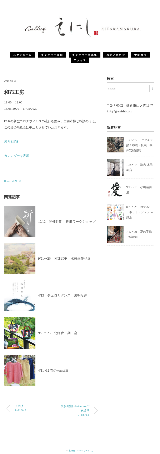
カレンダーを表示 (16, 155)
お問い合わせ (115, 54)
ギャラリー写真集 (84, 54)
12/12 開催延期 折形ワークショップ (67, 221)
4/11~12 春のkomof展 (53, 370)
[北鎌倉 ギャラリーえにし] (80, 17)
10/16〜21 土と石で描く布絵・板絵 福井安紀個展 (139, 145)
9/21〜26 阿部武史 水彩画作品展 (64, 258)
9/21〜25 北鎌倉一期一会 (57, 333)
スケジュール (22, 54)
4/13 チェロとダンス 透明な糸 (62, 295)
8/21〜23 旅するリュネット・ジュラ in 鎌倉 (139, 212)
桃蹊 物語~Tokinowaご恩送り (75, 410)
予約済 (20, 408)
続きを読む (12, 141)
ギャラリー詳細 (52, 54)
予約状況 (140, 54)
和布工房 (16, 181)
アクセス (80, 60)
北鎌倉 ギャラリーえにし (81, 450)
